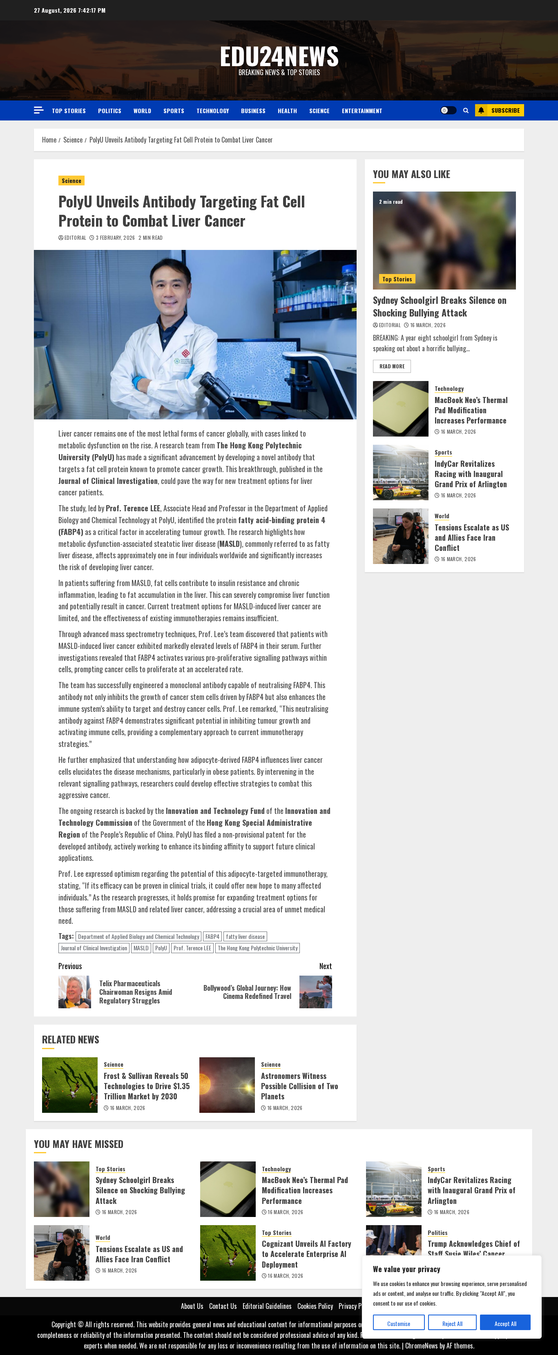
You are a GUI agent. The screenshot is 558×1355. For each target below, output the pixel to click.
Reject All (452, 1323)
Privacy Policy (356, 1306)
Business (253, 110)
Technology (212, 110)
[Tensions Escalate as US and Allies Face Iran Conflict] (401, 536)
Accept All (505, 1323)
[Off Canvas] (39, 110)
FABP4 (212, 936)
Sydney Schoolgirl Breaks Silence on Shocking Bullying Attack (440, 306)
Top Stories (69, 110)
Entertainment (362, 110)
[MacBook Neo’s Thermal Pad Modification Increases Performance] (401, 409)
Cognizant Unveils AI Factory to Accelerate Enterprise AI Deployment (306, 1253)
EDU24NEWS (279, 55)
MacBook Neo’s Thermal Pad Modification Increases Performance (471, 410)
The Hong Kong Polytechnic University (257, 947)
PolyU (161, 947)
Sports (173, 110)
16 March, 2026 (127, 1108)
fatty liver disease (245, 936)
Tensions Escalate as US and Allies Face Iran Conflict (472, 537)
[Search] (466, 110)
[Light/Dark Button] (448, 110)
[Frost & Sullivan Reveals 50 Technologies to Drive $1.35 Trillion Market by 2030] (70, 1085)
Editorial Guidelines (267, 1306)
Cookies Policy (315, 1306)
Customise (398, 1323)
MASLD (141, 947)
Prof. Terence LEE (192, 947)
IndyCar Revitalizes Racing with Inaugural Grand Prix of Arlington (471, 473)
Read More (391, 366)
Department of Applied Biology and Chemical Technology (138, 936)
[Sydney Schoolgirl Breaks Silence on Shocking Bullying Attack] (444, 241)
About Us (192, 1306)
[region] (452, 1297)
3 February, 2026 (115, 237)
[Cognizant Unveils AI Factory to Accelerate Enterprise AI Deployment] (228, 1253)
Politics (109, 110)
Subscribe (505, 110)
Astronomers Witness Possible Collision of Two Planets (299, 1085)
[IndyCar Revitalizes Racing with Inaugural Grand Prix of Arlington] (401, 472)
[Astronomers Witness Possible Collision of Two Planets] (227, 1085)
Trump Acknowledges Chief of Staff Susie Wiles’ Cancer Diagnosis (474, 1253)
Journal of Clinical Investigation (94, 947)
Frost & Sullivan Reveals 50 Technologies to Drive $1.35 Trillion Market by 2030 (147, 1085)
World (142, 110)
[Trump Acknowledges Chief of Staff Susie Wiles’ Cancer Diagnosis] (394, 1253)
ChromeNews (421, 1346)
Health (287, 110)
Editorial (75, 237)
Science (319, 110)
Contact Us (223, 1306)
